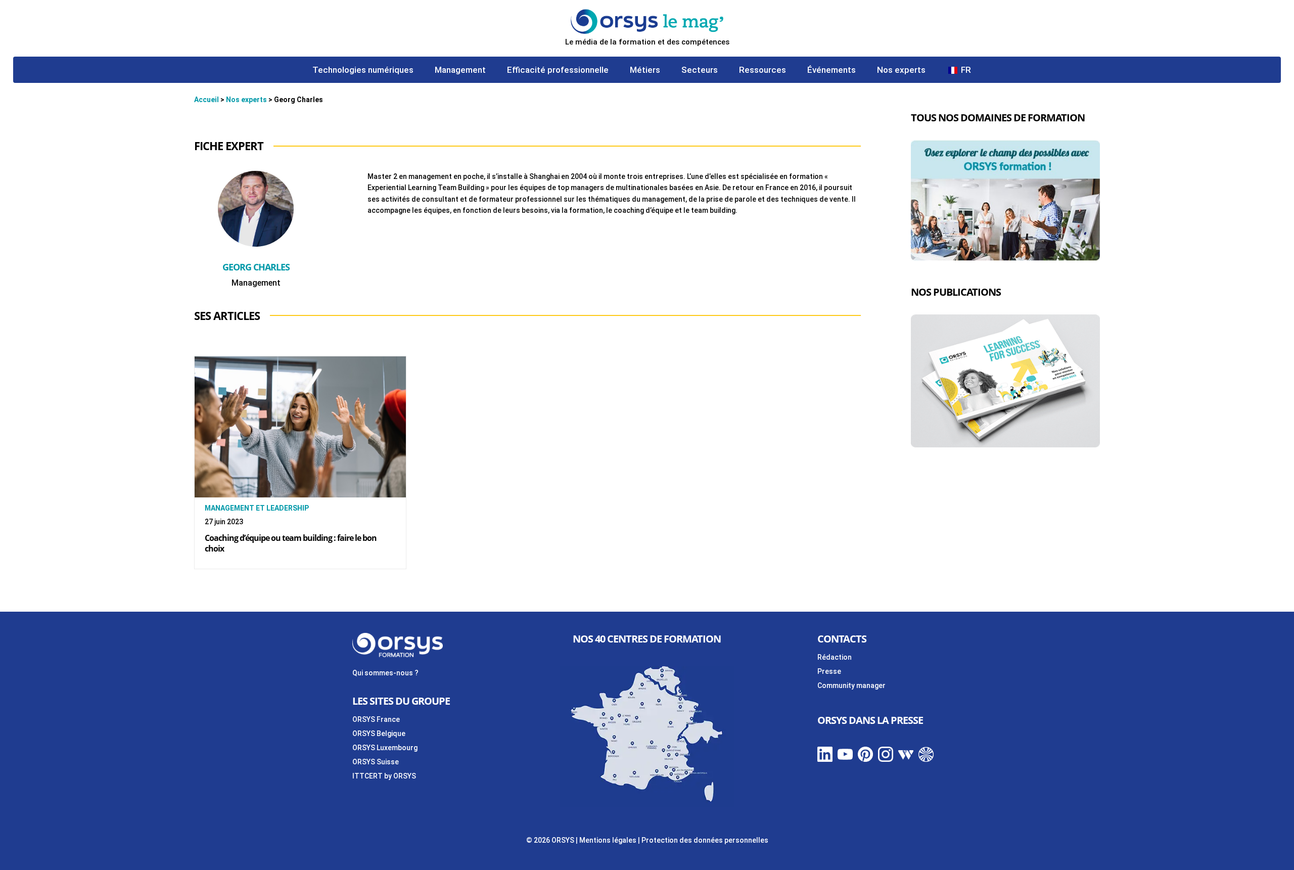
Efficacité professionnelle (558, 70)
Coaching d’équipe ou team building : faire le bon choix (291, 543)
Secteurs (699, 70)
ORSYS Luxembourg (385, 748)
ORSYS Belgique (378, 733)
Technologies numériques (362, 70)
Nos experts (901, 70)
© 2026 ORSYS (551, 840)
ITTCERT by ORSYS (384, 776)
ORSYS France (376, 719)
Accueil (206, 100)
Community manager (851, 685)
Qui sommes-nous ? (385, 673)
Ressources (762, 70)
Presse (829, 671)
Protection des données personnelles (704, 840)
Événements (831, 70)
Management (460, 70)
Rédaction (834, 657)
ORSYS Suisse (375, 762)
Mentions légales (607, 840)
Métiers (645, 70)
